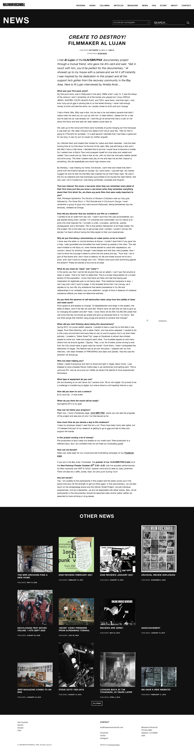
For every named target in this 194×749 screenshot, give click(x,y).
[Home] (14, 5)
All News (97, 703)
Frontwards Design (114, 745)
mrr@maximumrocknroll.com (111, 727)
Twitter (103, 735)
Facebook (104, 733)
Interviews (102, 53)
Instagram (104, 738)
